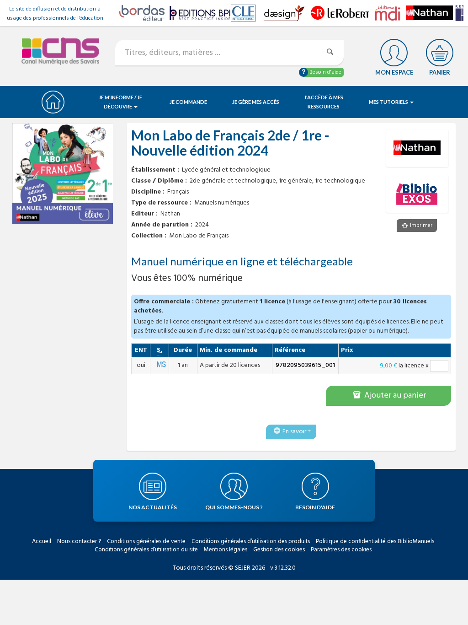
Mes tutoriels (389, 102)
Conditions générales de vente (146, 541)
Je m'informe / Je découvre (120, 101)
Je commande (188, 102)
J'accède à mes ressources (323, 101)
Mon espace (394, 72)
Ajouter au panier (394, 395)
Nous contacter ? (79, 541)
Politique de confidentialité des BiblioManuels (375, 541)
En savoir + (296, 431)
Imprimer (420, 225)
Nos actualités (152, 507)
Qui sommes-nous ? (234, 507)
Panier (439, 72)
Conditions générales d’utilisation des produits (250, 541)
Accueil (41, 541)
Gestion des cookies (279, 550)
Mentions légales (225, 550)
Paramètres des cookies (341, 550)
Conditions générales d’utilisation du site (146, 550)
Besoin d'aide (324, 72)
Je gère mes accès (255, 102)
